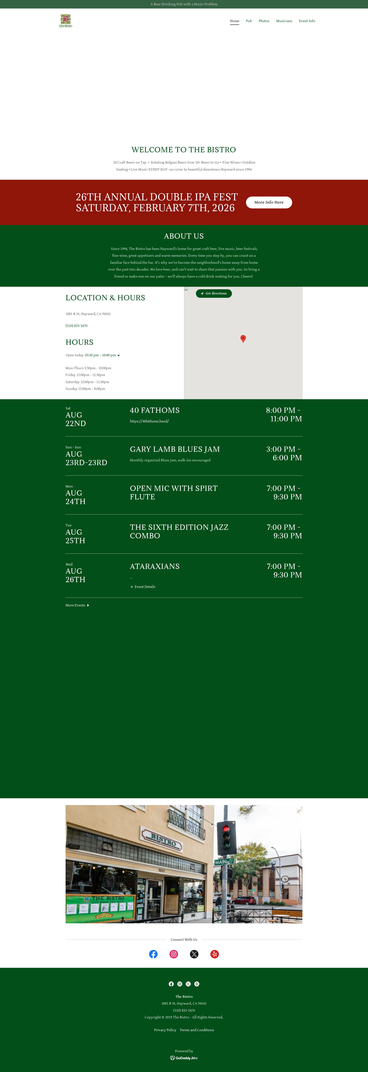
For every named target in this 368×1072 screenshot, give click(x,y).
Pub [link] (249, 21)
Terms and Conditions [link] (197, 1030)
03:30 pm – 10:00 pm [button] (100, 355)
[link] (65, 20)
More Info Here (269, 202)
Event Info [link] (307, 21)
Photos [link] (264, 21)
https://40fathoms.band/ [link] (149, 421)
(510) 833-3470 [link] (76, 326)
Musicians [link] (284, 21)
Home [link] (234, 21)
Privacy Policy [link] (165, 1030)
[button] (117, 355)
